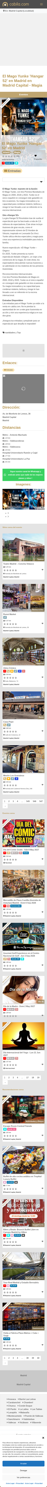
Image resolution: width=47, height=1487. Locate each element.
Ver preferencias (23, 1477)
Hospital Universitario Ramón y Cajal (20, 453)
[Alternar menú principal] (41, 4)
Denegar (23, 1470)
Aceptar (23, 1463)
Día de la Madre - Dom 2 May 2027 (19, 1006)
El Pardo (12, 1409)
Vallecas (12, 1422)
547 (41, 801)
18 (33, 1077)
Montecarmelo (15, 1416)
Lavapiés (12, 1412)
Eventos (23, 94)
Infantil (6, 152)
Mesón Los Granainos (13, 775)
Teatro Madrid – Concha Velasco (18, 564)
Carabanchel (14, 1402)
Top (19, 333)
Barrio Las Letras (27, 1399)
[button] (43, 1438)
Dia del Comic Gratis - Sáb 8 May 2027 (21, 850)
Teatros (40, 559)
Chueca (12, 1406)
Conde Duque (25, 1406)
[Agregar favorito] (43, 570)
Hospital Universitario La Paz (16, 459)
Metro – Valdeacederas (13, 441)
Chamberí (28, 1402)
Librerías (40, 663)
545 (28, 801)
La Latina (23, 1409)
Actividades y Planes (35, 1121)
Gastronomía (38, 1172)
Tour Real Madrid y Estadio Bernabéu (21, 1282)
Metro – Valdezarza (11, 447)
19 (38, 1077)
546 (34, 801)
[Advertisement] (23, 39)
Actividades (38, 949)
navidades (10, 333)
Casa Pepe (8, 722)
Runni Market (9, 614)
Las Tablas (36, 1409)
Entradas (14, 171)
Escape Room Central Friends (17, 1126)
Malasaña (24, 1412)
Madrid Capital (23, 1384)
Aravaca (12, 1399)
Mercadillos (39, 896)
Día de (41, 845)
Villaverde (36, 1422)
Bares (41, 717)
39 (33, 1358)
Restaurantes (38, 610)
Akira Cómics (9, 668)
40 (38, 1358)
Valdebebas (28, 1419)
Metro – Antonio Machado (15, 435)
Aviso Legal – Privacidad (15, 1483)
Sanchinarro (14, 1419)
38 (27, 1358)
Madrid (23, 1375)
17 (27, 1077)
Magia (17, 152)
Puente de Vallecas (34, 1416)
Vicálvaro (23, 1422)
